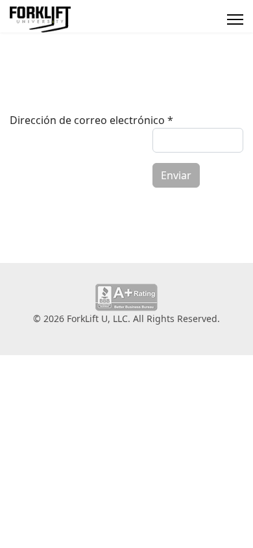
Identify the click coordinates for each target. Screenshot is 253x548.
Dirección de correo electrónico (91, 120)
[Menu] (235, 19)
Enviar (176, 175)
